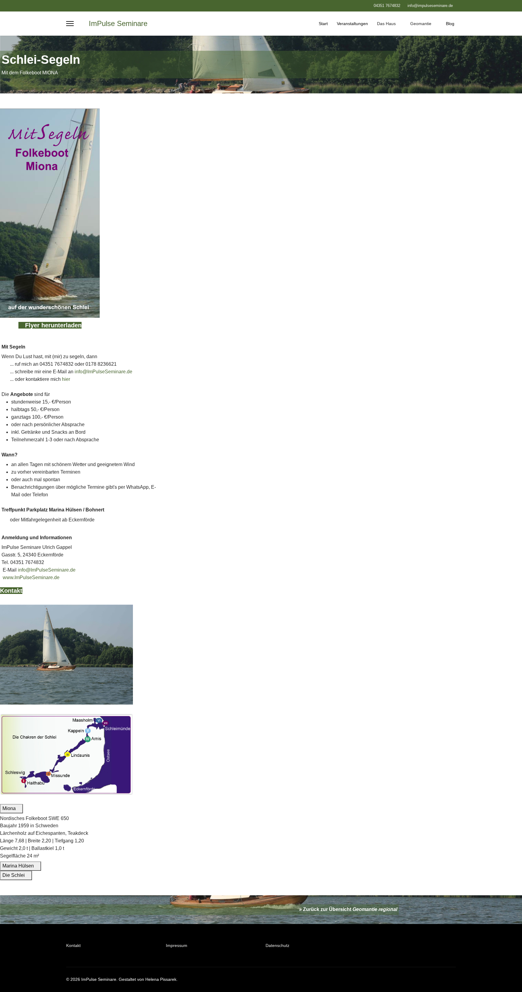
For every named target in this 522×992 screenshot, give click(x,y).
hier (66, 379)
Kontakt (11, 590)
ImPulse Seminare (118, 23)
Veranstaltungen (352, 23)
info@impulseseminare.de (430, 6)
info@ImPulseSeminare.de (103, 371)
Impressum (176, 945)
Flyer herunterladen (52, 325)
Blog (450, 23)
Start (323, 23)
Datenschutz (277, 945)
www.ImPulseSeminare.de (31, 577)
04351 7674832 (387, 6)
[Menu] (70, 23)
